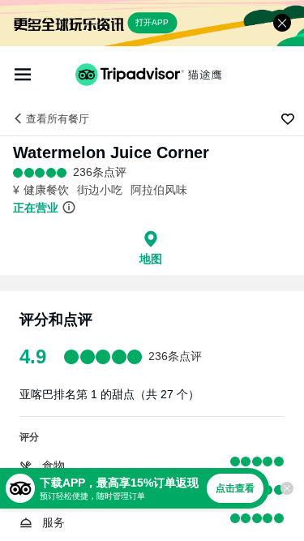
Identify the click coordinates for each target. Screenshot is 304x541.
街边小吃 (99, 189)
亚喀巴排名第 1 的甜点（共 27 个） (109, 394)
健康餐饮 (46, 189)
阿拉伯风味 (159, 189)
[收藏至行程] (288, 119)
